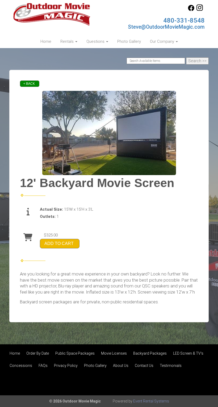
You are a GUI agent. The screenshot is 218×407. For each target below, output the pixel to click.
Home (45, 41)
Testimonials (171, 365)
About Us (120, 365)
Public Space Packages (75, 353)
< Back (29, 84)
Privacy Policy (66, 365)
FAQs (43, 365)
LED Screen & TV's (188, 353)
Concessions (21, 365)
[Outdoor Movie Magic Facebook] (191, 9)
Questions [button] (96, 41)
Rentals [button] (67, 41)
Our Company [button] (162, 41)
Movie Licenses (114, 353)
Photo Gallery (129, 41)
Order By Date (37, 353)
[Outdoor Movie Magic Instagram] (199, 9)
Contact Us (144, 365)
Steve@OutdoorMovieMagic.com (166, 27)
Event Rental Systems (151, 401)
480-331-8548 (184, 20)
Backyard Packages (150, 353)
